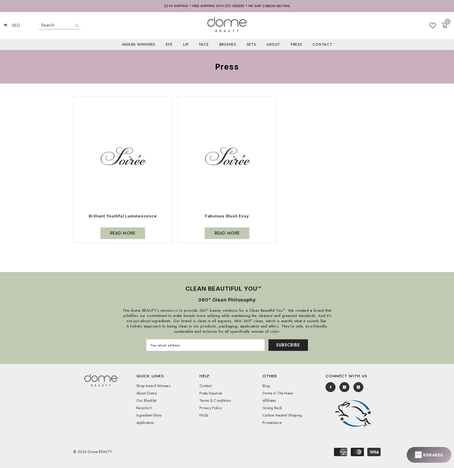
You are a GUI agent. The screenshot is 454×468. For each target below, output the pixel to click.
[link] (353, 413)
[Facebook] (331, 387)
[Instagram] (344, 387)
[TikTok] (358, 387)
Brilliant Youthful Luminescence (123, 216)
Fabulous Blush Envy (227, 216)
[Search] (60, 25)
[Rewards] (429, 455)
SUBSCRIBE (288, 345)
